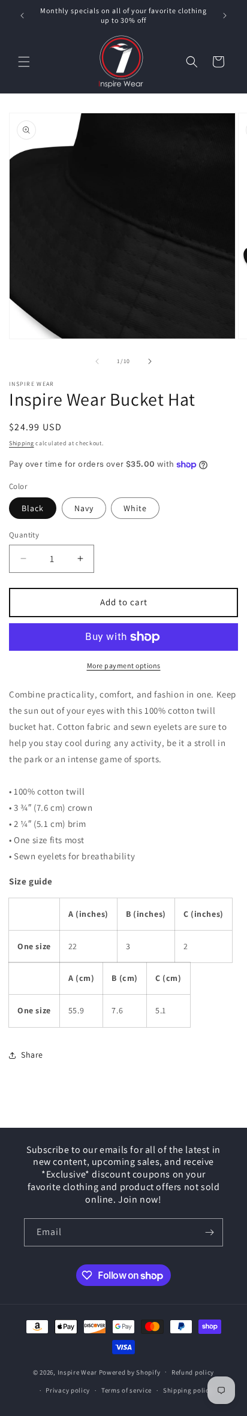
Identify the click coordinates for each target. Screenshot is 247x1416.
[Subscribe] (209, 1232)
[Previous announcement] (22, 15)
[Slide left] (97, 361)
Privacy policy (68, 1390)
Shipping (21, 443)
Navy (84, 508)
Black (33, 508)
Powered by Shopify (130, 1371)
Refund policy (192, 1372)
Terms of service (126, 1390)
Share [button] (32, 1054)
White (135, 508)
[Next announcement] (225, 15)
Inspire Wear (77, 1371)
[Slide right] (150, 361)
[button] (24, 62)
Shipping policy (188, 1390)
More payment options (124, 665)
